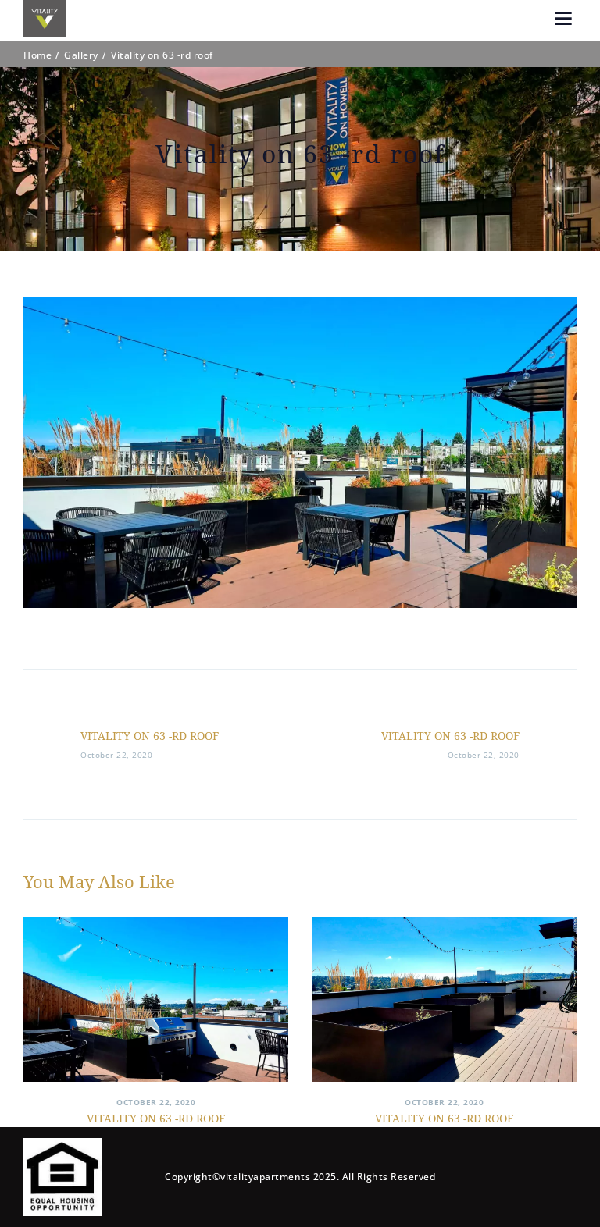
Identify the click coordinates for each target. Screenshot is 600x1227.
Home (37, 55)
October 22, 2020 (155, 1102)
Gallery (81, 55)
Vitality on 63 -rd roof (156, 1118)
